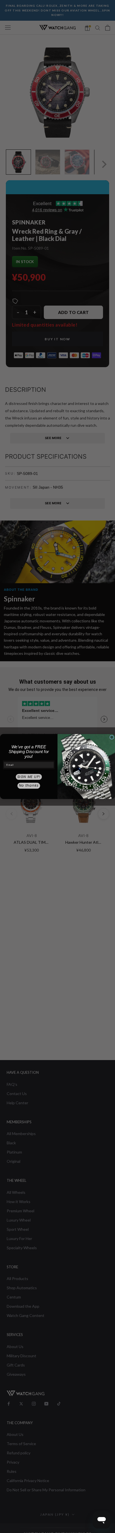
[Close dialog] (112, 737)
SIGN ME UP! (28, 776)
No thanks (29, 785)
